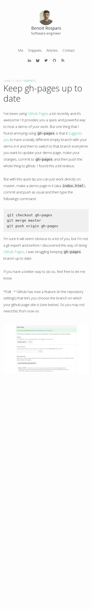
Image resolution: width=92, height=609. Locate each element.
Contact (68, 50)
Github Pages (38, 113)
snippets (30, 81)
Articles (52, 50)
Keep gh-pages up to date (42, 93)
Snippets (35, 50)
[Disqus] (46, 440)
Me (20, 50)
